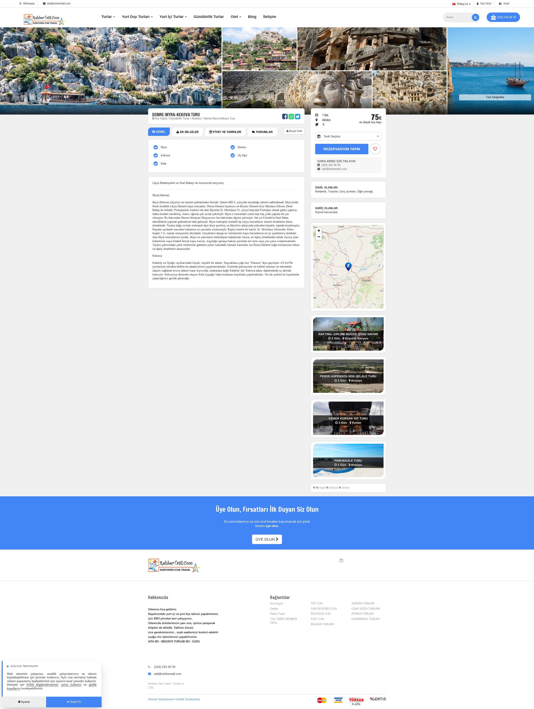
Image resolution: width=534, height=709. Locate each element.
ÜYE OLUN (266, 539)
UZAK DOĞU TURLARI (365, 608)
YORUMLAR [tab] (264, 132)
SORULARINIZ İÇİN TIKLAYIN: (336, 161)
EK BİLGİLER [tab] (189, 132)
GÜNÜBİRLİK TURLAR (365, 619)
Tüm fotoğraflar (495, 97)
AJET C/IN (317, 619)
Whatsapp (29, 3)
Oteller (274, 608)
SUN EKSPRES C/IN (324, 608)
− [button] (318, 236)
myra (322, 487)
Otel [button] (235, 17)
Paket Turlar (277, 613)
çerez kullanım (71, 684)
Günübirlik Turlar (209, 17)
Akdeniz (197, 118)
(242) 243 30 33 (506, 17)
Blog (252, 17)
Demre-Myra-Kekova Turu (219, 118)
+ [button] (318, 230)
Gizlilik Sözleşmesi (188, 699)
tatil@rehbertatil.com (59, 3)
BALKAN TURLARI (322, 624)
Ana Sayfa (160, 118)
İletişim (269, 17)
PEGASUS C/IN (320, 613)
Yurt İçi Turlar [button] (172, 17)
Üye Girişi (485, 3)
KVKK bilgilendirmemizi (42, 684)
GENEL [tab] (160, 131)
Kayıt (506, 3)
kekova (333, 487)
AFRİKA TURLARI (362, 613)
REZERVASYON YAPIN (342, 149)
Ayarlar (25, 701)
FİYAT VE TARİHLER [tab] (226, 132)
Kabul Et (75, 701)
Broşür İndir (295, 131)
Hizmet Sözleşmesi (160, 699)
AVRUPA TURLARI (362, 603)
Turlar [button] (107, 17)
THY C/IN (316, 603)
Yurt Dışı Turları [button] (136, 17)
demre (345, 487)
